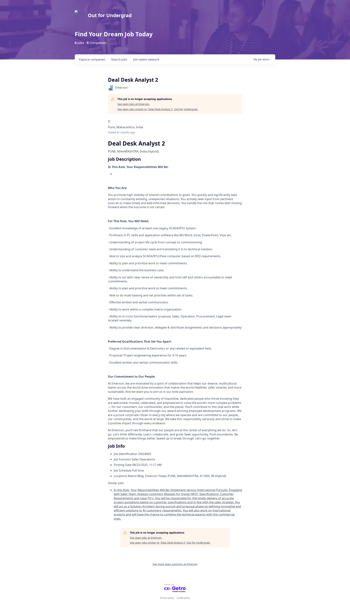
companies (92, 59)
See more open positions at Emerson (175, 564)
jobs (119, 59)
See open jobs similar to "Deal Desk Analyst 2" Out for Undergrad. (157, 109)
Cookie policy (183, 597)
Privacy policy (167, 597)
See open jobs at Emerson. (133, 104)
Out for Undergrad (110, 15)
